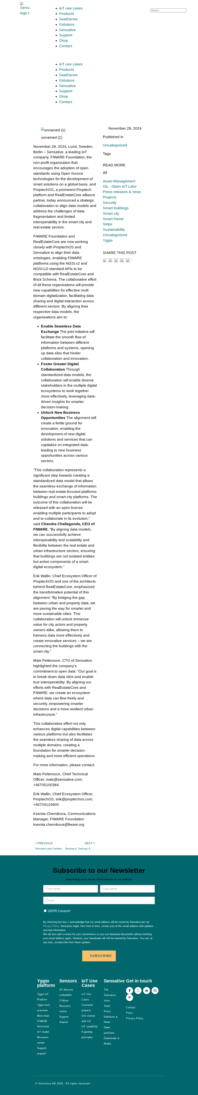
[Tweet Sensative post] (106, 261)
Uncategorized (115, 145)
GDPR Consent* (59, 911)
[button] (99, 55)
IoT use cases (71, 8)
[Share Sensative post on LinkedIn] (123, 261)
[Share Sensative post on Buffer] (129, 261)
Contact (65, 46)
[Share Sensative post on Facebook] (111, 261)
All (105, 173)
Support (65, 35)
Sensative (67, 30)
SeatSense (68, 19)
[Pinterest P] (129, 997)
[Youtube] (155, 990)
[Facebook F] (129, 990)
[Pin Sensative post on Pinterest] (117, 261)
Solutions (67, 24)
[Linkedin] (146, 990)
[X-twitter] (138, 990)
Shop (63, 40)
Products (66, 14)
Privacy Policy (51, 926)
